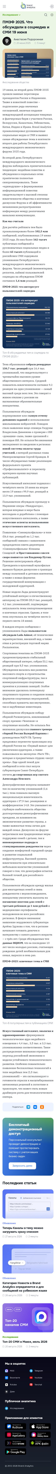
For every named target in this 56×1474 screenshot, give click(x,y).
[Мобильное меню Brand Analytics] (4, 6)
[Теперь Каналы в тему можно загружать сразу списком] (28, 1213)
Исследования (10, 14)
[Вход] (52, 6)
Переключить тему (52, 14)
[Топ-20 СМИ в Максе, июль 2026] (28, 1325)
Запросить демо (22, 1165)
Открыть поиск (45, 14)
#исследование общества (15, 82)
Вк (35, 1107)
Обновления (9, 1223)
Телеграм (28, 1107)
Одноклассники (42, 1107)
